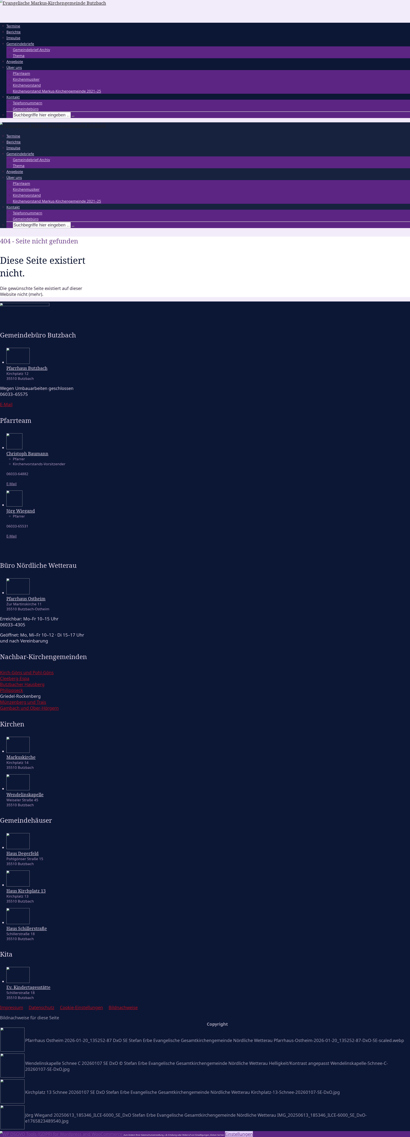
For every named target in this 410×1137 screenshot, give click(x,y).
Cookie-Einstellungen (81, 1007)
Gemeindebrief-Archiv (31, 49)
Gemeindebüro (26, 108)
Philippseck (11, 690)
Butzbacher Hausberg (22, 684)
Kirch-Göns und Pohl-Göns (27, 672)
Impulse (13, 37)
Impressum (11, 1007)
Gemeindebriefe (20, 43)
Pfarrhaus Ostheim (25, 599)
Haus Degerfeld (22, 853)
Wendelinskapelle (25, 794)
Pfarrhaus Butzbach (26, 368)
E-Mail (11, 483)
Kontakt (13, 97)
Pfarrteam (21, 73)
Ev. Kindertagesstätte (28, 987)
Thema (19, 55)
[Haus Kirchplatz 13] (18, 885)
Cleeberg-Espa (14, 678)
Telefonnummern (27, 102)
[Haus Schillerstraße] (18, 922)
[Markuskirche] (18, 751)
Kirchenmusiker (26, 79)
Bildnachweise (123, 1007)
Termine (13, 26)
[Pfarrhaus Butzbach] (18, 362)
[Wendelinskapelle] (18, 789)
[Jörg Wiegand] (14, 505)
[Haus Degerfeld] (18, 847)
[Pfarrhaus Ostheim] (18, 593)
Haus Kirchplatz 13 (26, 891)
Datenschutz (41, 1007)
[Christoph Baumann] (14, 448)
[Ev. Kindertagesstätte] (18, 981)
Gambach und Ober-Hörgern (29, 708)
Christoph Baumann (27, 453)
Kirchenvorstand (27, 85)
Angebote (14, 61)
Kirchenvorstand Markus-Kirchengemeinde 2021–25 (57, 91)
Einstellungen (239, 1134)
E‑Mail (6, 404)
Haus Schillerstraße (26, 928)
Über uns (14, 67)
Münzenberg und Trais (23, 702)
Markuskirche (21, 757)
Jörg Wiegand (20, 511)
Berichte (13, 31)
